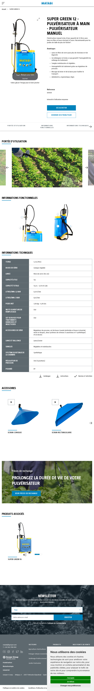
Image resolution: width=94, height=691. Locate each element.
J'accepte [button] (70, 678)
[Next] (90, 127)
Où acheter (61, 108)
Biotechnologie (8, 666)
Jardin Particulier (35, 663)
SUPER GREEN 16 (15, 559)
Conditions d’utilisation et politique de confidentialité (46, 688)
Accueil (4, 9)
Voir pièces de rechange (26, 493)
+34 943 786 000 (10, 647)
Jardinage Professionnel (38, 658)
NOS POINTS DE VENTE (81, 644)
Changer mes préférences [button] (70, 686)
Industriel (6, 670)
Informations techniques (78, 125)
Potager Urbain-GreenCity (38, 654)
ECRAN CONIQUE (15, 432)
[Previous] (7, 167)
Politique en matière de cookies (14, 688)
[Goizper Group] (10, 659)
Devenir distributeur (61, 115)
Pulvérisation (7, 662)
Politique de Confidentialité (56, 623)
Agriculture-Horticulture (37, 649)
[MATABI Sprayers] (47, 3)
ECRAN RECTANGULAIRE (62, 432)
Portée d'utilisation (16, 125)
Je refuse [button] (70, 682)
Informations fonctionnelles (47, 126)
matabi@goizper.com (10, 645)
